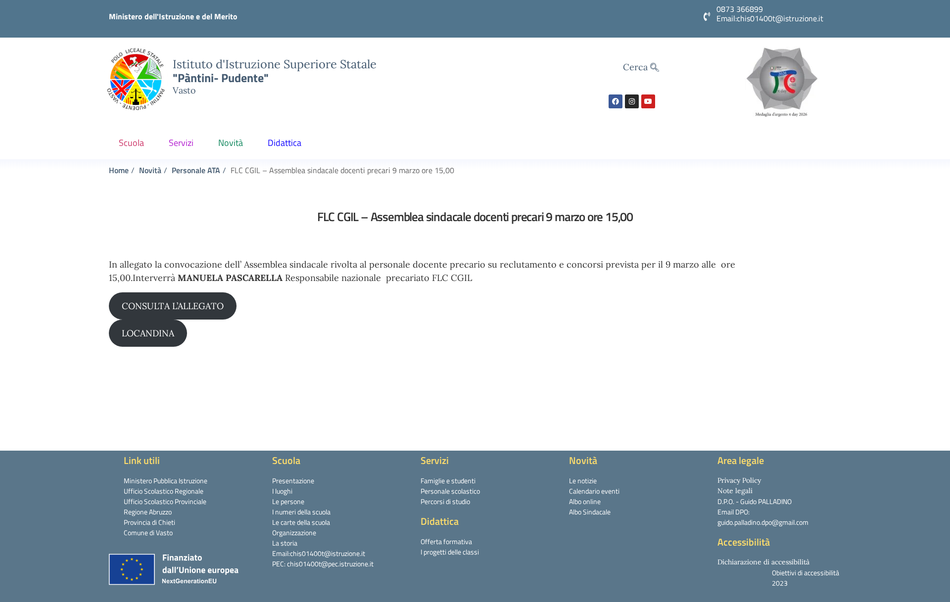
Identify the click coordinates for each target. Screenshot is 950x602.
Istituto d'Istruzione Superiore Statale (275, 63)
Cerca (636, 67)
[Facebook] (615, 101)
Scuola (131, 142)
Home (119, 170)
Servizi (181, 142)
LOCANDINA (148, 333)
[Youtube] (648, 101)
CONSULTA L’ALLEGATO (173, 306)
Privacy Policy (739, 480)
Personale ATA (196, 170)
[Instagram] (632, 101)
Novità (230, 142)
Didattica (284, 142)
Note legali (735, 490)
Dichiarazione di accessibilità (763, 561)
